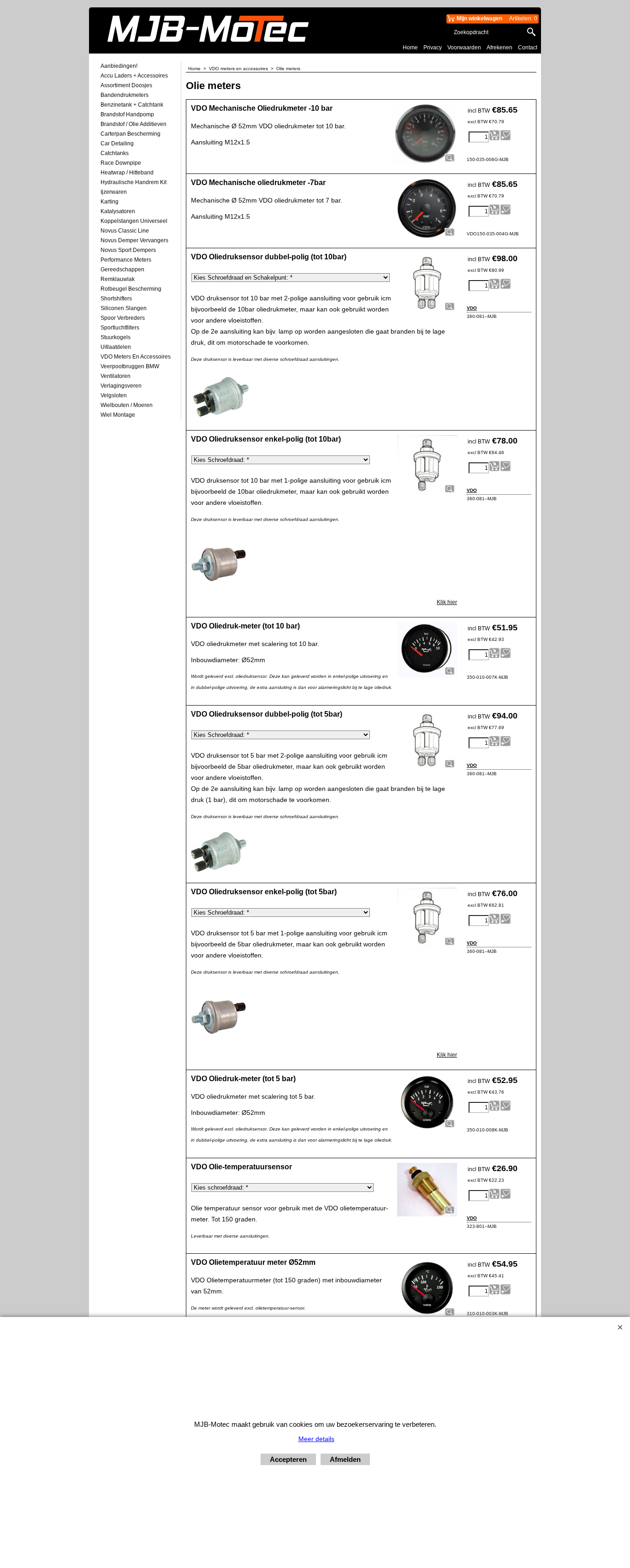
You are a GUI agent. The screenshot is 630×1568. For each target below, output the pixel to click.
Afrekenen (499, 47)
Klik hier (447, 602)
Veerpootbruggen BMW (130, 366)
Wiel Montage (118, 415)
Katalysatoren (118, 211)
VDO (472, 308)
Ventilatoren (116, 376)
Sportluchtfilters (120, 327)
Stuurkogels (116, 337)
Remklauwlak (118, 279)
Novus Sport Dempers (128, 250)
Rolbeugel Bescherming (131, 289)
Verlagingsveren (121, 386)
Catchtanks (115, 153)
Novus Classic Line (125, 230)
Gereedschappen (122, 269)
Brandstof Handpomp (127, 114)
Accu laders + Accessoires (134, 75)
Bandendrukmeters (125, 95)
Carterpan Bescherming (130, 134)
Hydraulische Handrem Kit (133, 182)
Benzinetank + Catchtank (132, 105)
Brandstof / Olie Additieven (133, 124)
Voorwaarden (464, 47)
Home (410, 47)
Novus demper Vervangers (134, 240)
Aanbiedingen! (119, 66)
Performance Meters (126, 260)
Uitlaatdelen (116, 347)
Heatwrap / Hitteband (127, 172)
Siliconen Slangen (124, 308)
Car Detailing (117, 143)
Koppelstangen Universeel (134, 221)
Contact (527, 47)
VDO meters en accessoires (136, 356)
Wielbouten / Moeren (127, 405)
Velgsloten (114, 395)
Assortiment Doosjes (126, 85)
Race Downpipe (121, 163)
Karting (110, 201)
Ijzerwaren (114, 192)
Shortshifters (116, 298)
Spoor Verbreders (123, 318)
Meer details (316, 1438)
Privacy (432, 47)
